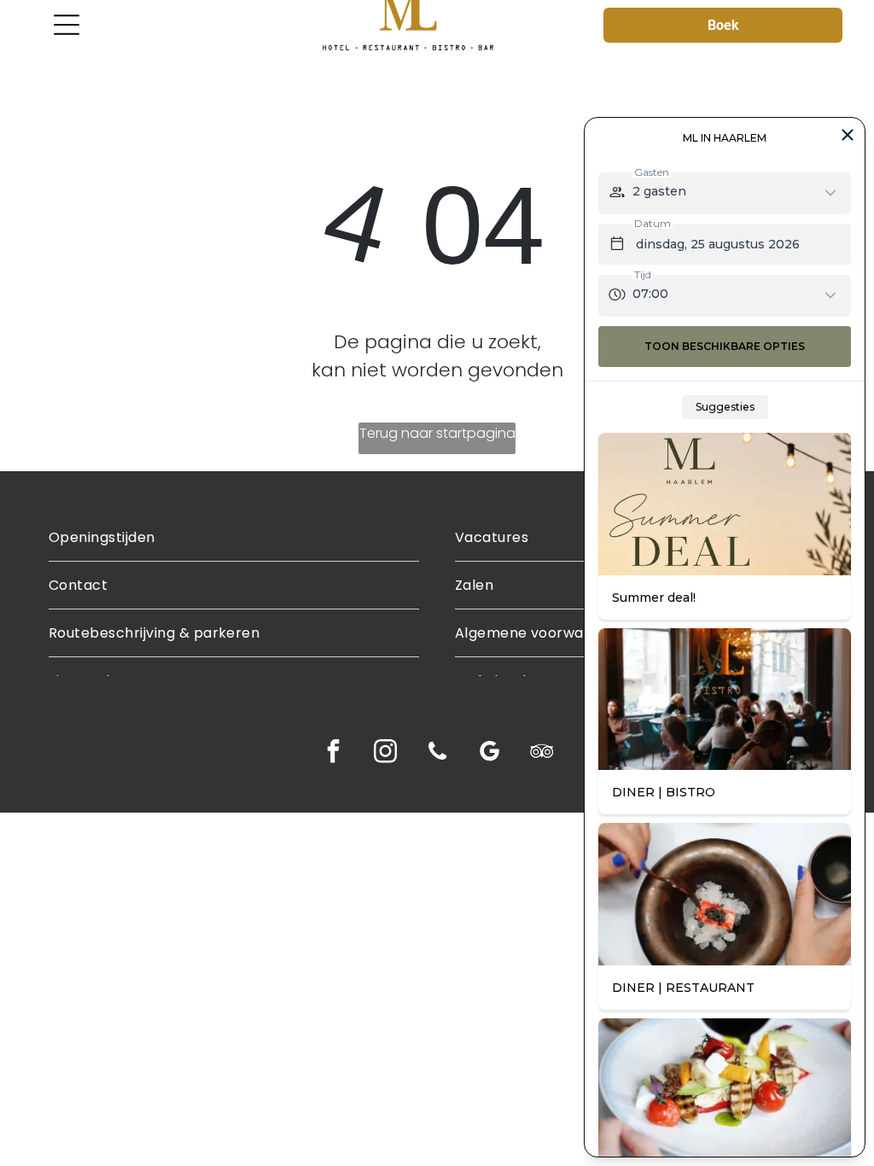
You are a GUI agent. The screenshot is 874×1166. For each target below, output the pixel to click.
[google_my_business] (489, 753)
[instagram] (385, 753)
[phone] (437, 753)
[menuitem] (234, 538)
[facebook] (333, 753)
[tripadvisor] (541, 753)
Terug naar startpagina (437, 433)
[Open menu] (66, 25)
